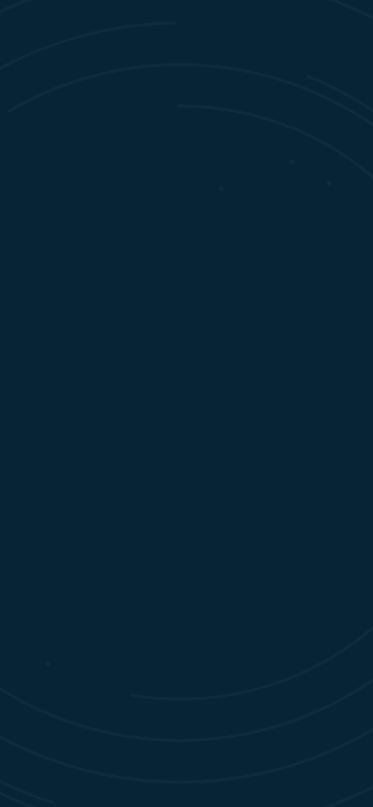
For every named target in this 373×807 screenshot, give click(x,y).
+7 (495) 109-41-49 (117, 208)
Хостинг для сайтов (186, 718)
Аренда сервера (186, 788)
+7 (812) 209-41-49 (117, 191)
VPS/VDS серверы (187, 753)
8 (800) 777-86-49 (116, 225)
